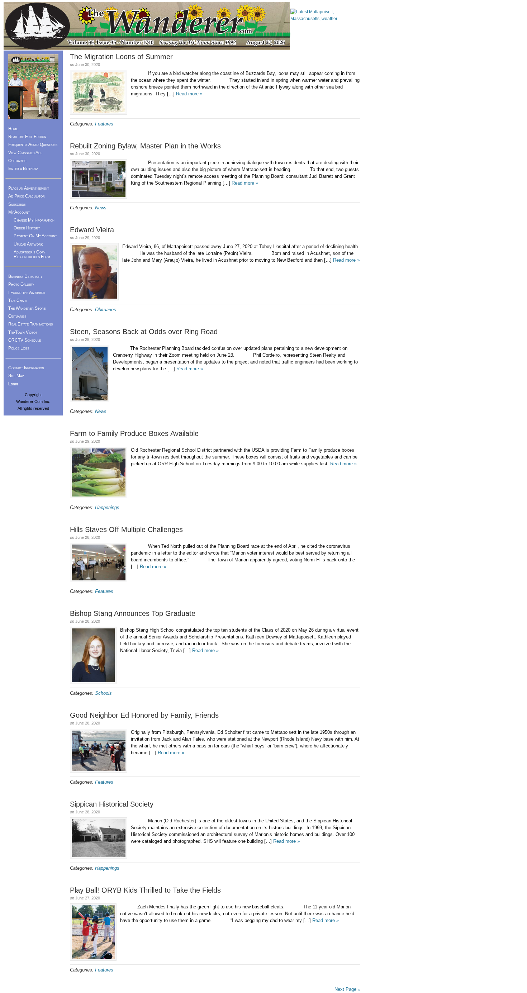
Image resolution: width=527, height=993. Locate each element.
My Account (19, 212)
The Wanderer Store (27, 308)
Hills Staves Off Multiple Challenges (126, 529)
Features (104, 124)
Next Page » (347, 989)
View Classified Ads (25, 152)
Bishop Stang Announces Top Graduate (132, 613)
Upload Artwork (28, 244)
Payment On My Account (35, 235)
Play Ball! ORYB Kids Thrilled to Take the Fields (145, 890)
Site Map (16, 375)
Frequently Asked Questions (32, 144)
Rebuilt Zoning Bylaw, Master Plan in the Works (145, 146)
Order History (27, 228)
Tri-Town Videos (22, 332)
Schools (103, 693)
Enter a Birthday (23, 168)
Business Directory (25, 276)
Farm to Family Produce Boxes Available (134, 433)
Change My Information (34, 220)
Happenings (107, 507)
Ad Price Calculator (26, 196)
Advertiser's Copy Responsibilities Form (32, 254)
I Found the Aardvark (26, 292)
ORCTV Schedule (24, 340)
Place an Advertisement (28, 188)
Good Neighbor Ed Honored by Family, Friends (144, 715)
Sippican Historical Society (111, 804)
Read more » (189, 93)
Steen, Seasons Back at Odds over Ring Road (144, 332)
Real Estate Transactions (30, 324)
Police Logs (18, 348)
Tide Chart (18, 300)
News (100, 207)
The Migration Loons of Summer (121, 57)
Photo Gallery (21, 284)
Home (13, 128)
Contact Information (26, 367)
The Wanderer (147, 26)
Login (13, 383)
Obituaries (105, 309)
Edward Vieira (92, 230)
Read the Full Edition (27, 136)
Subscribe (16, 204)
